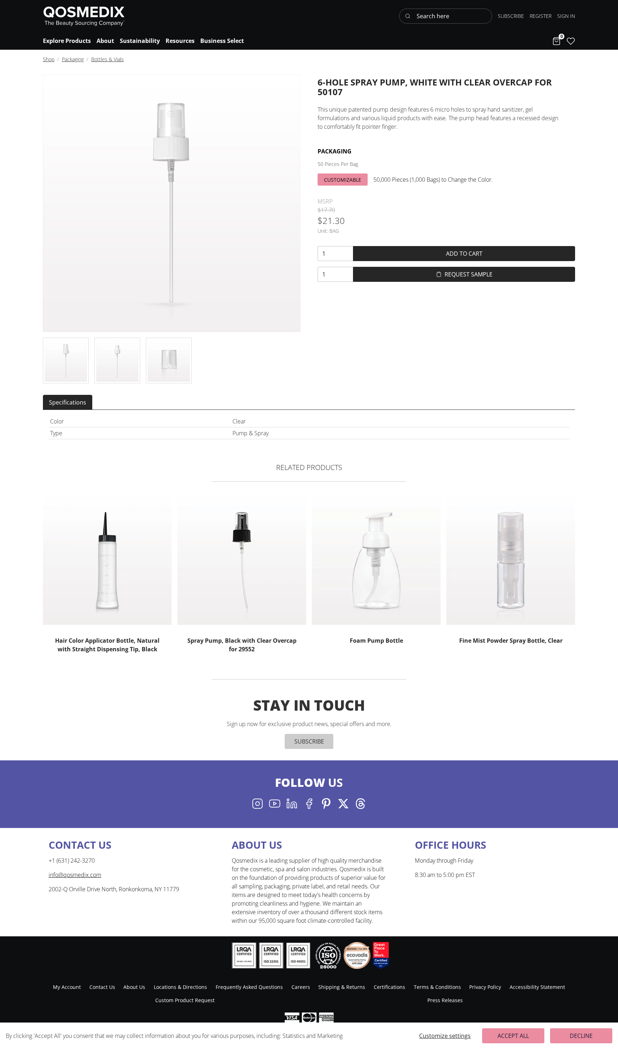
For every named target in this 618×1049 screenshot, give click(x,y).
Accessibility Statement (537, 987)
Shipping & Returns (341, 987)
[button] (566, 16)
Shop (48, 59)
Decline (581, 1036)
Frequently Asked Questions (249, 987)
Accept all (513, 1036)
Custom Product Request (185, 1000)
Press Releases (445, 1000)
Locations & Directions (180, 987)
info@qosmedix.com (75, 875)
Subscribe (309, 741)
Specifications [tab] (67, 402)
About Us (134, 987)
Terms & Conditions (437, 987)
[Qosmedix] (84, 16)
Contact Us (102, 987)
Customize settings (445, 1036)
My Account (67, 987)
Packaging (73, 59)
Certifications (389, 987)
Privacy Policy (485, 987)
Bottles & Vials (107, 59)
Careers (300, 987)
